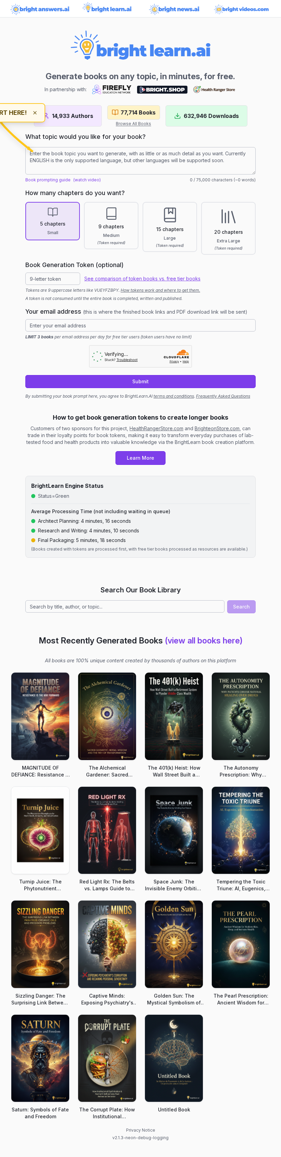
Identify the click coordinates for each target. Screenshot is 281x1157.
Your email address (136, 311)
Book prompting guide (48, 179)
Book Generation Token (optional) (74, 264)
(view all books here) (204, 641)
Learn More (140, 458)
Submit (140, 381)
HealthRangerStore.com (156, 428)
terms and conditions (174, 396)
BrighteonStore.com (217, 428)
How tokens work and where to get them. (160, 290)
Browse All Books (133, 123)
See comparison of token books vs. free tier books (142, 278)
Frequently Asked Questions (223, 396)
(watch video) (87, 179)
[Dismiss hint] (35, 113)
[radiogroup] (140, 228)
